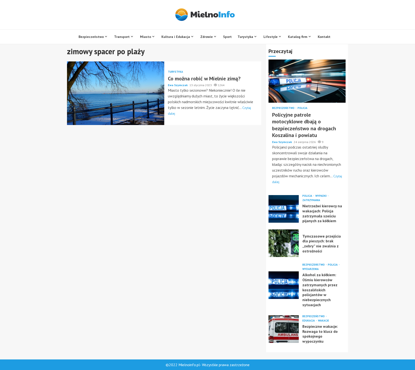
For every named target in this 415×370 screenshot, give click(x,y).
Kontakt (324, 37)
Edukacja (309, 320)
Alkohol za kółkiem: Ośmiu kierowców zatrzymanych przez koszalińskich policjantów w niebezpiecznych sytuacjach (284, 285)
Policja (302, 108)
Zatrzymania (311, 200)
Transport (122, 37)
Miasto (145, 37)
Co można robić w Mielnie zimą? (115, 93)
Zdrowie (206, 37)
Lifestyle (270, 37)
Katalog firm (297, 37)
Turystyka (245, 37)
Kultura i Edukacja (175, 37)
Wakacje (323, 320)
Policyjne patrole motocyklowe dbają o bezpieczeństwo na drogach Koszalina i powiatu (307, 81)
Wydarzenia (310, 269)
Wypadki (321, 196)
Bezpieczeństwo (91, 37)
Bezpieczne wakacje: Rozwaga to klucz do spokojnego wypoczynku (284, 329)
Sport (227, 37)
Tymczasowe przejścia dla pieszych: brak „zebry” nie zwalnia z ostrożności (284, 243)
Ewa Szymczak (178, 85)
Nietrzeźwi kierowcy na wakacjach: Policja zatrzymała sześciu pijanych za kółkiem (284, 209)
